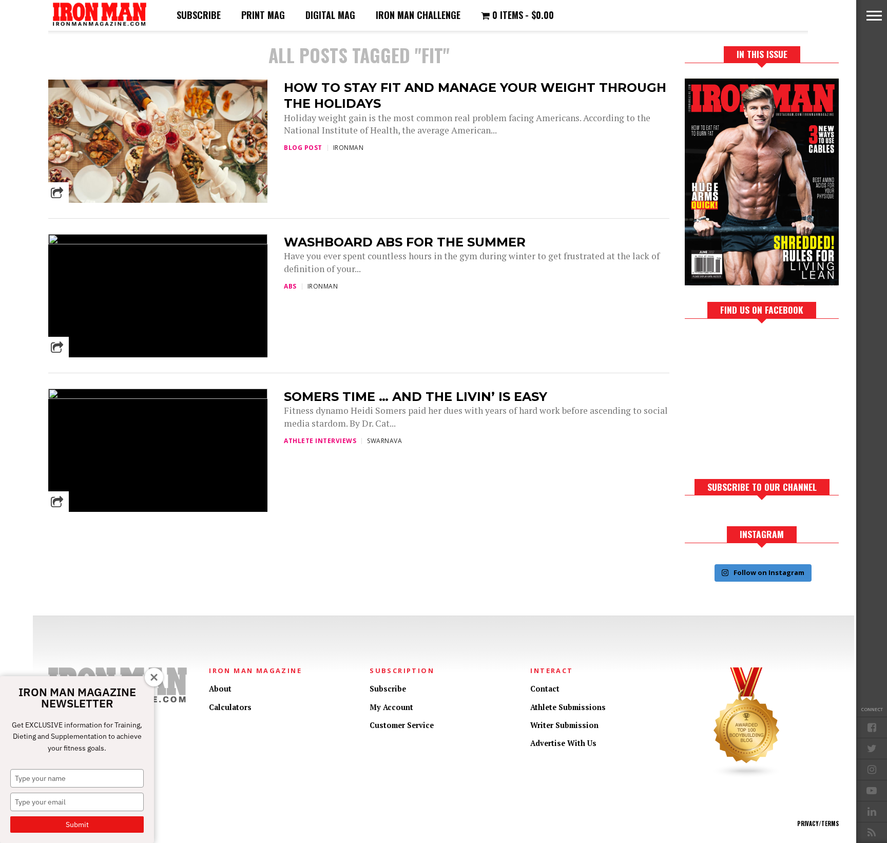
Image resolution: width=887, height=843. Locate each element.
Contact (545, 689)
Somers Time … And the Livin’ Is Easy (415, 396)
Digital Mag (330, 15)
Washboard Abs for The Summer (405, 242)
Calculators (230, 707)
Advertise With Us (563, 743)
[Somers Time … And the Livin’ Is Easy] (157, 396)
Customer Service (402, 725)
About (220, 689)
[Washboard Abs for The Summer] (157, 241)
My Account (391, 707)
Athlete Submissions (568, 707)
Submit (77, 824)
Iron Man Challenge (418, 15)
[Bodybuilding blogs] (746, 775)
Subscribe (199, 15)
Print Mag (263, 15)
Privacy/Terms (818, 823)
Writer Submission (564, 725)
